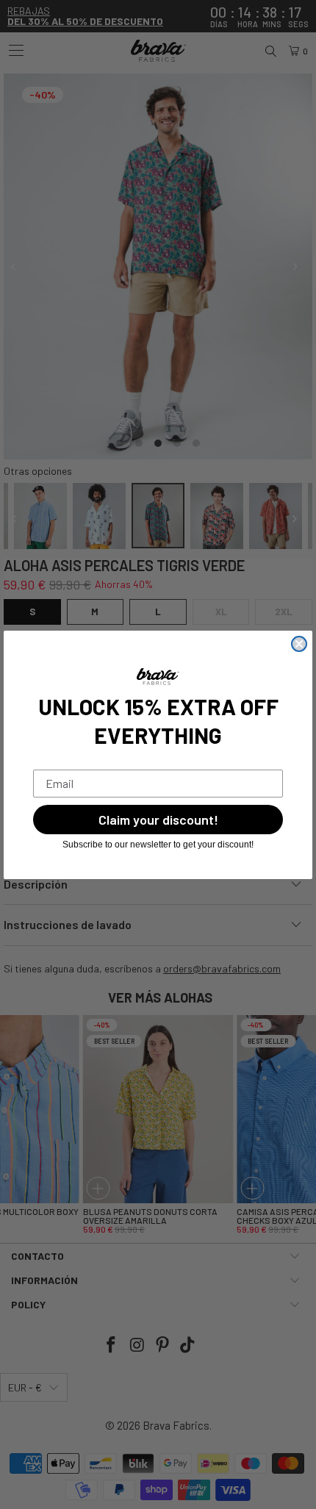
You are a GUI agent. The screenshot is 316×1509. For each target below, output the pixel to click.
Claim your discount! (158, 819)
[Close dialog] (299, 644)
